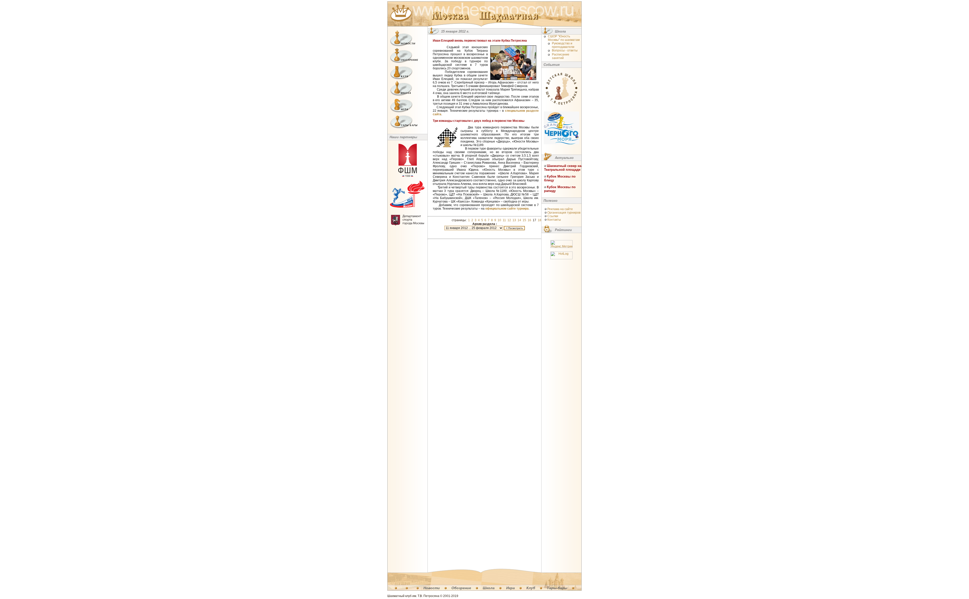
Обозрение (461, 588)
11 (504, 220)
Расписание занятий (560, 56)
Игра (510, 588)
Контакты (554, 219)
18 (539, 220)
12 (509, 220)
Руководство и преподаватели (563, 45)
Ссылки (552, 216)
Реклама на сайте (560, 209)
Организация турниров (563, 212)
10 (499, 220)
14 (519, 220)
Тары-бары (557, 588)
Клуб (530, 588)
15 (524, 220)
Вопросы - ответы (565, 50)
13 (514, 220)
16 (529, 220)
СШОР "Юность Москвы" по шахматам (564, 38)
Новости (431, 588)
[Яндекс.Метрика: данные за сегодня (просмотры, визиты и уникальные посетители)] (561, 244)
